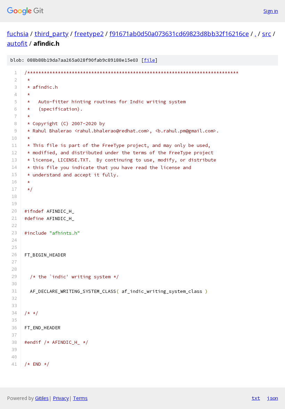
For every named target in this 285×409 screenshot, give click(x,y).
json (272, 398)
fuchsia (17, 33)
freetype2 (89, 33)
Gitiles (42, 398)
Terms (80, 398)
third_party (51, 33)
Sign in (270, 11)
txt (256, 398)
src (266, 33)
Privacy (61, 398)
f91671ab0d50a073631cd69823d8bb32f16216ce (179, 33)
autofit (17, 43)
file (149, 60)
